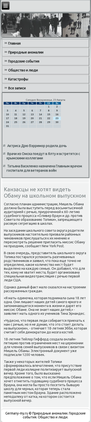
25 (15, 122)
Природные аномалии (25, 52)
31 (7, 126)
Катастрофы (18, 79)
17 (7, 118)
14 (40, 114)
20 (32, 118)
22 (48, 118)
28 (40, 122)
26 (24, 122)
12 (24, 114)
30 (57, 122)
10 (7, 114)
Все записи (17, 88)
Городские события (23, 61)
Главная (14, 43)
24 (7, 122)
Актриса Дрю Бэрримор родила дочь (37, 146)
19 (24, 118)
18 (15, 118)
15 (48, 114)
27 (32, 122)
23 (57, 118)
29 (48, 122)
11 (15, 114)
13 (32, 114)
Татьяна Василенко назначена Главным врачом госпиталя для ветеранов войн (44, 168)
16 (57, 114)
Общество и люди (23, 70)
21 (40, 118)
